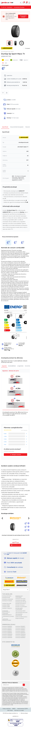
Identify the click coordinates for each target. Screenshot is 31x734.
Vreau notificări (7, 708)
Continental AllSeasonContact (6, 619)
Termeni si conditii (19, 710)
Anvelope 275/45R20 (20, 635)
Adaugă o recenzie (16, 454)
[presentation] (2, 518)
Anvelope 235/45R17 (20, 626)
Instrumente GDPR (22, 708)
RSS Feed (10, 710)
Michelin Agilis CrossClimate (19, 609)
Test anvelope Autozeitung (18, 615)
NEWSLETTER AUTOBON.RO (10, 682)
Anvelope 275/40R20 (20, 634)
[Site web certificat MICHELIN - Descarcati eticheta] (15, 646)
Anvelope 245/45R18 (7, 635)
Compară (27, 48)
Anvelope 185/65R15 (7, 631)
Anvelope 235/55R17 (20, 629)
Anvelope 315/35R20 (20, 637)
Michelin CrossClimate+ (21, 606)
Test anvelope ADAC (20, 610)
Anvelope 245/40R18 (7, 637)
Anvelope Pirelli (6, 597)
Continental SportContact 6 (6, 611)
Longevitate (20, 365)
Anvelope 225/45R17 (7, 628)
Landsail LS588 (6, 605)
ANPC (13, 708)
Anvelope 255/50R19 (20, 632)
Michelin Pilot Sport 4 (20, 603)
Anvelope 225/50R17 (20, 628)
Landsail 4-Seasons (7, 608)
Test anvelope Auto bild (21, 612)
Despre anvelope (19, 618)
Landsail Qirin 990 (6, 603)
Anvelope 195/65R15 (7, 629)
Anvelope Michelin (6, 596)
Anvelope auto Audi (20, 598)
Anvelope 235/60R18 (7, 634)
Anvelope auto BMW (20, 600)
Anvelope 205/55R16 (7, 626)
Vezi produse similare (23, 16)
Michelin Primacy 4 (20, 605)
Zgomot (24, 60)
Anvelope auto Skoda (20, 601)
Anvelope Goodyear (7, 600)
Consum (5, 60)
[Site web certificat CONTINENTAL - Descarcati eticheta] (15, 663)
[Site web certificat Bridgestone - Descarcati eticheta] (15, 673)
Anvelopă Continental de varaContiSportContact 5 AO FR (15, 535)
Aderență (14, 60)
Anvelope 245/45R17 (20, 631)
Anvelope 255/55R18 (7, 632)
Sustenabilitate (12, 365)
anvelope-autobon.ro (12, 713)
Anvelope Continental (7, 599)
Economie (27, 365)
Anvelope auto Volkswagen (19, 596)
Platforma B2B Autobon (21, 616)
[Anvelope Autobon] (7, 3)
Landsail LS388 (6, 606)
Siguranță (4, 365)
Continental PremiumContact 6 (6, 614)
